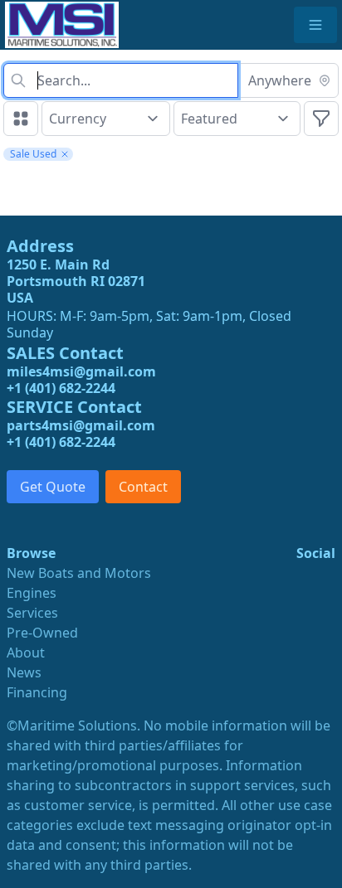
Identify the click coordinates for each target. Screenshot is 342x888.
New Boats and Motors (79, 573)
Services (32, 613)
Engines (31, 593)
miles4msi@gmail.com (81, 371)
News (24, 672)
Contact (143, 487)
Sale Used (33, 154)
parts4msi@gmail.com (81, 425)
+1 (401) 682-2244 (61, 388)
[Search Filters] (321, 118)
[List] (20, 118)
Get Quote (53, 487)
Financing (37, 692)
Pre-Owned (42, 633)
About (26, 652)
